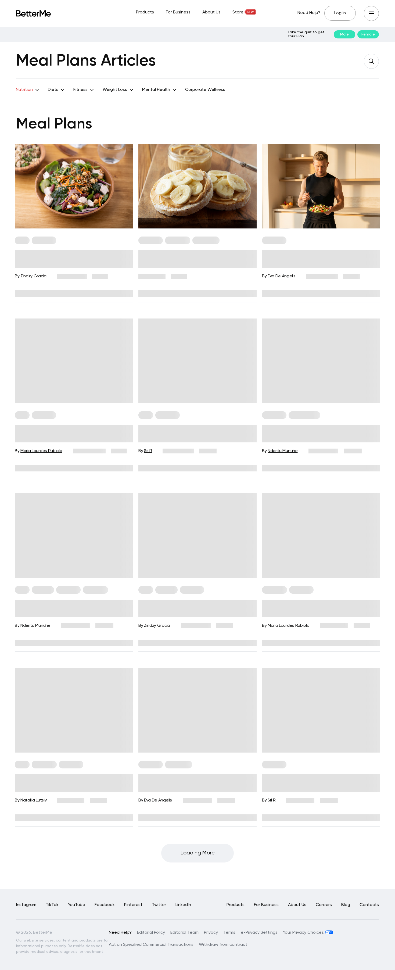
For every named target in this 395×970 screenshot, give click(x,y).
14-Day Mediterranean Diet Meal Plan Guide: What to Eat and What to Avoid (318, 433)
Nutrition (24, 90)
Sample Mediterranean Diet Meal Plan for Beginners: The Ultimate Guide (68, 259)
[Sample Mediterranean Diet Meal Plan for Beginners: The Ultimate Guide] (74, 186)
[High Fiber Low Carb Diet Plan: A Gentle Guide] (197, 535)
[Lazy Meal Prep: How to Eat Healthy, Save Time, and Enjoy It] (321, 535)
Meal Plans (43, 240)
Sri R (148, 451)
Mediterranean (304, 415)
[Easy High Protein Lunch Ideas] (74, 710)
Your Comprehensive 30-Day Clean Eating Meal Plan (319, 782)
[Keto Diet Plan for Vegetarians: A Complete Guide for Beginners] (74, 535)
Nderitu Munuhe (283, 451)
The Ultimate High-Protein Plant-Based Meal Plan (192, 782)
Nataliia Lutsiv (33, 800)
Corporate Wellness (205, 90)
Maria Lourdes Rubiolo (41, 451)
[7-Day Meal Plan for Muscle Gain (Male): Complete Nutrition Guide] (321, 186)
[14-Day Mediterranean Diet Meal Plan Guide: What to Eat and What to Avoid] (321, 361)
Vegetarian (178, 240)
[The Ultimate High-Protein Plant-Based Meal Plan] (197, 710)
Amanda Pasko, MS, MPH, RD (197, 643)
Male (344, 34)
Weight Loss (115, 90)
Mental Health (156, 90)
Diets (53, 90)
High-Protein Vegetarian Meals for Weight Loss (193, 258)
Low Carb (42, 590)
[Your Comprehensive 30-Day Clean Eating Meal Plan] (321, 710)
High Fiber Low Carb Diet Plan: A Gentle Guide (191, 607)
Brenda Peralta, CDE (171, 293)
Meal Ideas (274, 590)
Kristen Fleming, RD (66, 293)
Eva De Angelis (282, 276)
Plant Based (178, 764)
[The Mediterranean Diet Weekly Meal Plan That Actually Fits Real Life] (197, 361)
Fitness (80, 90)
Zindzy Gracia (33, 276)
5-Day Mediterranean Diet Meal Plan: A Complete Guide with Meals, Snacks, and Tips (73, 433)
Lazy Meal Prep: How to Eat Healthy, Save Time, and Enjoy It (320, 607)
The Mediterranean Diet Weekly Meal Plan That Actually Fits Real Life (197, 433)
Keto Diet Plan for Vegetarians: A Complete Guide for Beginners (68, 607)
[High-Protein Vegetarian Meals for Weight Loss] (197, 186)
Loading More (198, 853)
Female (368, 34)
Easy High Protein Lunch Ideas (63, 778)
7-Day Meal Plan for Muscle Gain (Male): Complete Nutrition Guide (315, 258)
